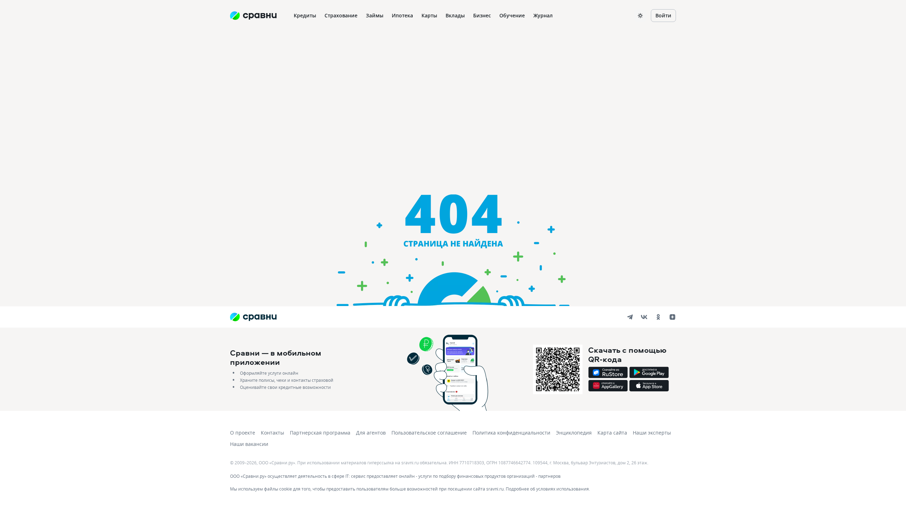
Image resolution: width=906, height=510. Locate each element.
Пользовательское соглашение (429, 432)
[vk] (644, 317)
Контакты (272, 432)
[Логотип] (253, 317)
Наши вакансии (249, 444)
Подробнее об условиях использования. (548, 489)
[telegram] (629, 317)
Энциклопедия (574, 432)
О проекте (242, 432)
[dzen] (672, 317)
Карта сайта (612, 432)
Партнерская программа (320, 432)
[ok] (658, 317)
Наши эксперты (652, 432)
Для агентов (371, 432)
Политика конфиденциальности (511, 432)
